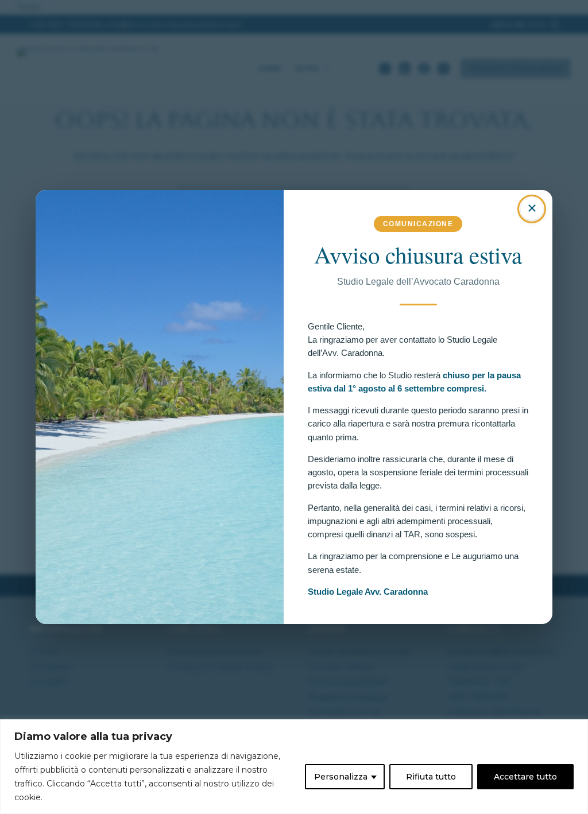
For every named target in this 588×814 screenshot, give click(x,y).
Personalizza (341, 777)
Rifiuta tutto (431, 777)
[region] (294, 766)
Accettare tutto (525, 777)
